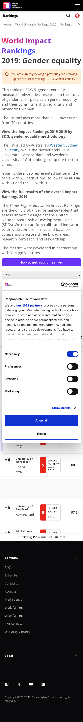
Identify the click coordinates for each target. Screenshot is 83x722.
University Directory (17, 631)
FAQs (8, 567)
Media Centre (13, 599)
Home (7, 24)
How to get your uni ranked (41, 262)
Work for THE (14, 607)
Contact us (12, 583)
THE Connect (13, 623)
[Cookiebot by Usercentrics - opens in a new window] (60, 285)
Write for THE (14, 615)
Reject (41, 433)
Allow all (41, 420)
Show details (61, 407)
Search (68, 15)
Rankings (10, 16)
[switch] (72, 366)
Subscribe (11, 575)
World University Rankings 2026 (35, 24)
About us (11, 591)
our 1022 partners (29, 305)
